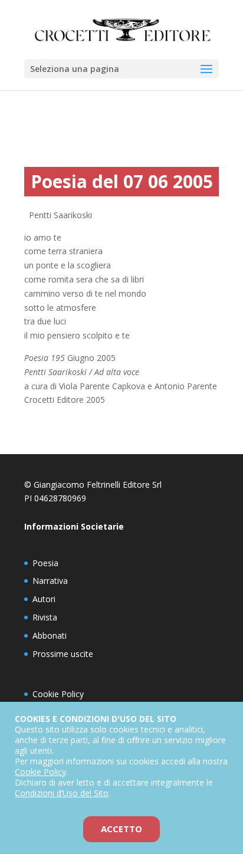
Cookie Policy (58, 693)
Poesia (45, 563)
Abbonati (49, 635)
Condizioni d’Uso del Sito (62, 793)
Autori (43, 599)
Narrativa (50, 580)
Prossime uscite (62, 653)
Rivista (44, 617)
